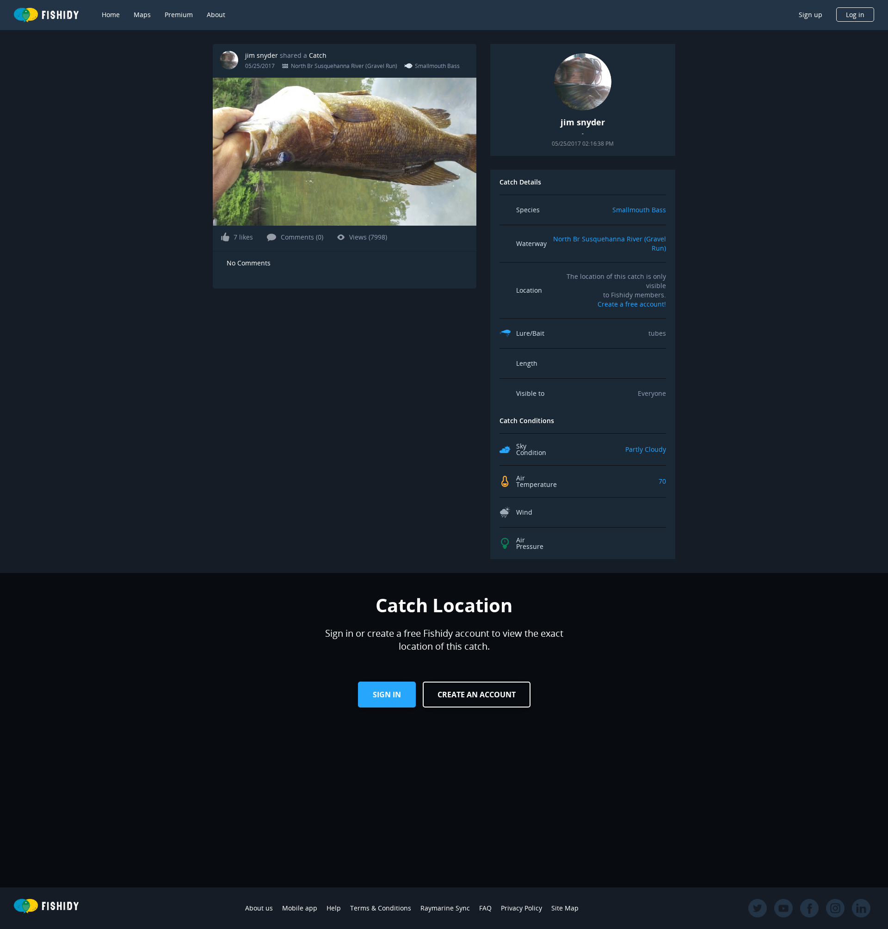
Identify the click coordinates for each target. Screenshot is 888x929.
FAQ (485, 908)
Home (111, 14)
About (216, 14)
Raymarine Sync (445, 908)
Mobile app (299, 908)
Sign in (387, 694)
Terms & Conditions (380, 908)
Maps (142, 14)
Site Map (565, 908)
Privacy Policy (521, 908)
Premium (179, 14)
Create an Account (477, 694)
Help (334, 908)
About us (259, 908)
